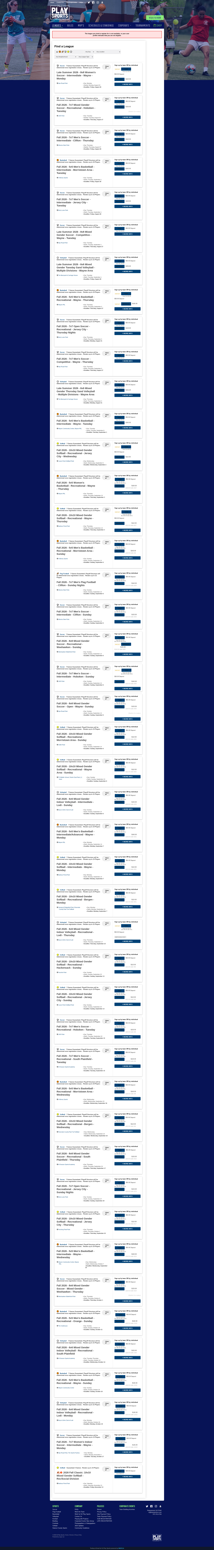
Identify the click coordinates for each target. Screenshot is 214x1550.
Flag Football (64, 574)
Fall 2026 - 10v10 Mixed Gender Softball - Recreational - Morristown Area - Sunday (74, 736)
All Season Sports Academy (66, 1067)
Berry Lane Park (63, 210)
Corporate (123, 25)
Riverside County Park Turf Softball (68, 1132)
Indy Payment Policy (104, 1514)
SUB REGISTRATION (104, 1519)
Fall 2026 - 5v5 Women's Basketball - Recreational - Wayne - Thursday (76, 485)
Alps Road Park (63, 83)
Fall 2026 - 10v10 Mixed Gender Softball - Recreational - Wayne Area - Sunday (74, 769)
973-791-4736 (157, 1514)
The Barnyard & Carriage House (68, 275)
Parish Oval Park (75, 777)
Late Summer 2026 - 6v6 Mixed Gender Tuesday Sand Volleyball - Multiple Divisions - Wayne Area (76, 267)
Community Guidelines (82, 1528)
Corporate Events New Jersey (84, 1521)
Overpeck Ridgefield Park (66, 907)
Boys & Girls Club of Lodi (65, 810)
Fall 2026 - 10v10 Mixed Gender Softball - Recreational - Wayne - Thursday (75, 518)
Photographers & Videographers (85, 1523)
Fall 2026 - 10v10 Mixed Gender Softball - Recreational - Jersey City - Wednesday (74, 453)
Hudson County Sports (59, 1528)
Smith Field (61, 745)
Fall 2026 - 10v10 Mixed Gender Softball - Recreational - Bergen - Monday (75, 899)
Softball (62, 443)
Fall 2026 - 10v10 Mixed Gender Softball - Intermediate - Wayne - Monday (75, 867)
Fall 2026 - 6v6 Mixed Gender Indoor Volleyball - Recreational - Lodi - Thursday (75, 932)
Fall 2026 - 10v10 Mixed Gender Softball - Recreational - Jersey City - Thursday (74, 1221)
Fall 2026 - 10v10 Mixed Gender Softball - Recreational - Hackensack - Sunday (74, 964)
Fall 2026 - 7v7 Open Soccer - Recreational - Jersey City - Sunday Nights (73, 1189)
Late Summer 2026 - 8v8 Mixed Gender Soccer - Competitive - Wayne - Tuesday (74, 234)
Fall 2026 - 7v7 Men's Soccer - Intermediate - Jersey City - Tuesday (74, 202)
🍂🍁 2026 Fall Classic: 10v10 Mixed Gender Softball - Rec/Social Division (74, 1475)
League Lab (61, 1536)
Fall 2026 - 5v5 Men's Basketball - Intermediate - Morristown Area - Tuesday (75, 169)
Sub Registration (71, 2)
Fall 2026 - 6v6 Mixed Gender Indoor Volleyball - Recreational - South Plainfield (75, 1350)
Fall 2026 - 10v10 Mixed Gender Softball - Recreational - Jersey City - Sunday (74, 997)
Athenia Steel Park (63, 145)
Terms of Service (69, 1535)
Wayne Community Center (66, 428)
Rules (70, 25)
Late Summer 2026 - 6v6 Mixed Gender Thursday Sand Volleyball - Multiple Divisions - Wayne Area (76, 391)
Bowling (55, 1521)
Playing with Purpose (81, 1519)
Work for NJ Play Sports (83, 1514)
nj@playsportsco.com (155, 1512)
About (52, 2)
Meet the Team (79, 1512)
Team (126, 69)
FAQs (81, 2)
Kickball (55, 1519)
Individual (119, 79)
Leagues (56, 25)
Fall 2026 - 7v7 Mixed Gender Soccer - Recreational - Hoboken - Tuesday (76, 107)
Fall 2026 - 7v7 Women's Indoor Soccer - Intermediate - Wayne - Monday (75, 1445)
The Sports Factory (74, 1453)
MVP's (81, 25)
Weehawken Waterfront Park (66, 652)
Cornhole (55, 1523)
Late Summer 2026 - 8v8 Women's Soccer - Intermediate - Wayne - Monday (76, 75)
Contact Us (60, 2)
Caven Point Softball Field (66, 461)
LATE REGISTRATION (104, 1521)
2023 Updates (79, 1525)
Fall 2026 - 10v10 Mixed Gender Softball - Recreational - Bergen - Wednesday (75, 1124)
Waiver (99, 1509)
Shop (159, 25)
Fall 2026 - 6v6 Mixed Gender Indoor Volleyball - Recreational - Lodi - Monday (75, 1412)
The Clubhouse (63, 1326)
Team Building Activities (127, 1509)
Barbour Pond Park (64, 526)
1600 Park (61, 116)
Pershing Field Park (64, 1229)
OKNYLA (121, 1548)
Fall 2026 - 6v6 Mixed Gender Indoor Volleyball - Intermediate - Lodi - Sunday (75, 802)
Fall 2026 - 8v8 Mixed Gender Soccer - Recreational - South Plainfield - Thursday (73, 1156)
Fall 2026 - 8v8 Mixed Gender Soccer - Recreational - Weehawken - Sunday (73, 644)
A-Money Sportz (63, 178)
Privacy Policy (101, 1512)
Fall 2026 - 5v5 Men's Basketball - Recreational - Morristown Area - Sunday (75, 550)
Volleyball (63, 258)
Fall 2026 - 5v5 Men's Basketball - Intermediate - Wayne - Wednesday (75, 1254)
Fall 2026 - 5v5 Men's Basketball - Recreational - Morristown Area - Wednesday (75, 1091)
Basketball (63, 160)
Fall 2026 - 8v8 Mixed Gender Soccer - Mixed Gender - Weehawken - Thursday (73, 1288)
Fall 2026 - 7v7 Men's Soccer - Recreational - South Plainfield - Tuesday (75, 1059)
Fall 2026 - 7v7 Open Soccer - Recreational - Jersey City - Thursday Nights (73, 329)
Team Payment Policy (104, 1516)
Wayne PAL (61, 305)
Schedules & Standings (101, 25)
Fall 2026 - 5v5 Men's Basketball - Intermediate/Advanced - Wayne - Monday (75, 834)
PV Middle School (63, 777)
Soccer (62, 66)
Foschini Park (62, 972)
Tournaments (143, 25)
